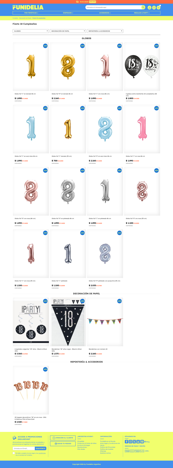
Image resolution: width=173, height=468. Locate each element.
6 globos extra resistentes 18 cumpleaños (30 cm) (141, 95)
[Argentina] (126, 442)
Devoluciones (82, 447)
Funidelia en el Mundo (107, 441)
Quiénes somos (105, 453)
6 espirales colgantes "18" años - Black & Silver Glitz (31, 350)
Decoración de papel (60, 31)
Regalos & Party (141, 13)
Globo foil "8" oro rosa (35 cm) (136, 218)
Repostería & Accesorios (99, 31)
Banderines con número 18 (98, 349)
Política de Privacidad (107, 447)
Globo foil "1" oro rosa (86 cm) (99, 94)
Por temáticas (30, 13)
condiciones (42, 453)
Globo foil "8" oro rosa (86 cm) (25, 218)
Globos (17, 31)
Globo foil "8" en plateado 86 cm (63, 218)
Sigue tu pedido (64, 443)
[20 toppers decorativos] (31, 390)
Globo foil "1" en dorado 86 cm (25, 94)
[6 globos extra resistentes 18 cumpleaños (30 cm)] (142, 66)
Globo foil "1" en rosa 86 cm (135, 156)
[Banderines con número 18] (105, 321)
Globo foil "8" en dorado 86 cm (62, 94)
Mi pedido (80, 441)
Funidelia (15, 18)
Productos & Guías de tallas (87, 443)
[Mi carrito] (158, 7)
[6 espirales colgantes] (31, 321)
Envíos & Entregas (83, 445)
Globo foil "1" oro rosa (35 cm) (25, 281)
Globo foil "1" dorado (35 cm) (62, 156)
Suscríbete (40, 448)
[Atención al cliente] (154, 7)
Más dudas (81, 449)
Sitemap (103, 451)
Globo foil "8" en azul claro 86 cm (100, 156)
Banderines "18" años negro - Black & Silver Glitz (67, 350)
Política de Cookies (106, 449)
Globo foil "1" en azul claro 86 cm (26, 156)
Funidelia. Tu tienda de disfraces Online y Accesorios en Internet (28, 7)
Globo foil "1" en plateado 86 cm (100, 218)
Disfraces (67, 13)
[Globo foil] (31, 66)
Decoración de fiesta (25, 18)
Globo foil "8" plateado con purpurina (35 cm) (104, 281)
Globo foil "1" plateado (59, 281)
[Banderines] (68, 321)
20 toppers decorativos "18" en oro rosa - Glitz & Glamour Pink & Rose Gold (30, 418)
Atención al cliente (64, 438)
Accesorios (104, 13)
